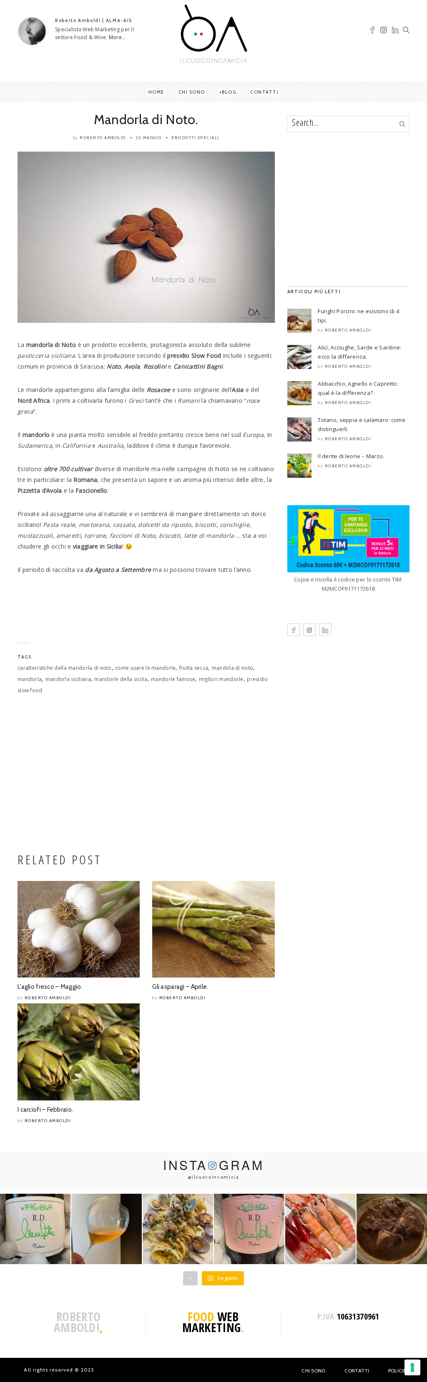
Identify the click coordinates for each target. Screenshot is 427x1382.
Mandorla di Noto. (146, 119)
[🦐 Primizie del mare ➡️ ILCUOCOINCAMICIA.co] (320, 1229)
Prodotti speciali (195, 137)
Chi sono (191, 92)
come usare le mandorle (145, 667)
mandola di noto (232, 667)
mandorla (30, 679)
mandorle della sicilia (120, 679)
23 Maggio (149, 137)
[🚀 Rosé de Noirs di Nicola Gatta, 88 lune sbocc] (249, 1229)
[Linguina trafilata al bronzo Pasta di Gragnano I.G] (178, 1229)
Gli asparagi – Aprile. (180, 986)
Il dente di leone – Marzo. (351, 456)
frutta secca (193, 667)
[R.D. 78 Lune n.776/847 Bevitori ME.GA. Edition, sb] (106, 1229)
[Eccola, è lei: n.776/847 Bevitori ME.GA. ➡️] (35, 1229)
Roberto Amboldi (103, 137)
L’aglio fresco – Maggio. (50, 986)
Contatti (264, 92)
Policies (398, 1370)
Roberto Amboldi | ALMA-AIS (93, 20)
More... (117, 37)
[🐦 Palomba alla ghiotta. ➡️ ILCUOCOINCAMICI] (392, 1229)
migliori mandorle (221, 679)
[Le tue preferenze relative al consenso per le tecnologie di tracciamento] (412, 1367)
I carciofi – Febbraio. (45, 1109)
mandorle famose (173, 679)
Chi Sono (313, 1370)
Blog (229, 92)
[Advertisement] (146, 776)
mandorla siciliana (68, 679)
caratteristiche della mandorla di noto (65, 667)
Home (156, 92)
